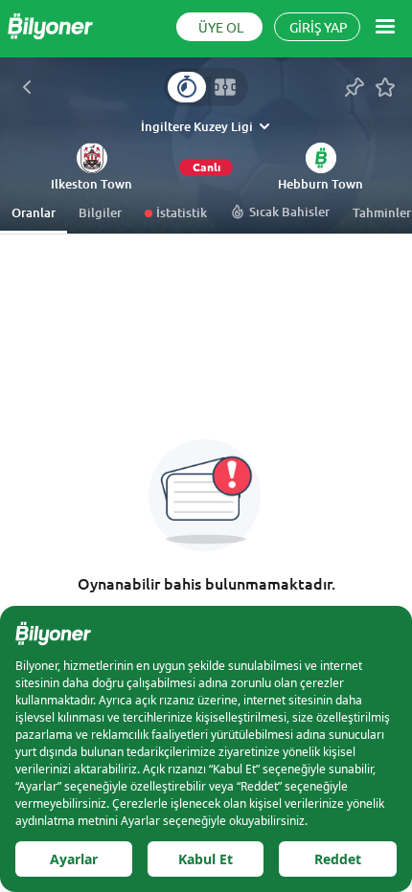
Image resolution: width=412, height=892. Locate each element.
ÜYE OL (220, 27)
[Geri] (26, 87)
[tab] (187, 87)
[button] (91, 184)
